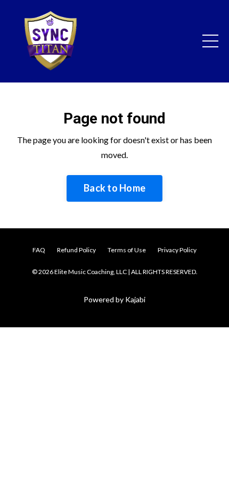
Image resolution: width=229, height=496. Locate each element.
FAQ (38, 250)
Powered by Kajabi (114, 299)
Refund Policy (76, 250)
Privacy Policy (177, 250)
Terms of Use (127, 250)
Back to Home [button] (114, 188)
